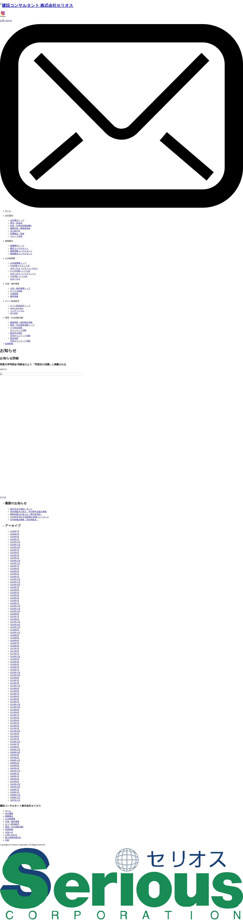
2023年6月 (14, 590)
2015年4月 (14, 683)
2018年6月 (14, 640)
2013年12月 (15, 704)
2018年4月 (14, 646)
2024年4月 (14, 574)
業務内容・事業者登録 (20, 228)
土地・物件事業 (12, 821)
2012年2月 (14, 728)
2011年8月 (14, 736)
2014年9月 (14, 688)
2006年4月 (14, 763)
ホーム (8, 211)
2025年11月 (15, 545)
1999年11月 (15, 795)
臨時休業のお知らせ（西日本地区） (26, 514)
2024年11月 (15, 563)
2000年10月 (15, 787)
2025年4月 (14, 558)
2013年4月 (14, 720)
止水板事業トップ (18, 263)
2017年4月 (14, 651)
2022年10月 (15, 611)
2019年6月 (14, 630)
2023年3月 (14, 598)
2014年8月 (14, 691)
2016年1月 (14, 670)
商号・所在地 (16, 223)
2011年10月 (15, 731)
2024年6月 (14, 569)
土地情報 (14, 294)
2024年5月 (14, 571)
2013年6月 (14, 718)
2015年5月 (14, 680)
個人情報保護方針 (13, 837)
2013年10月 (15, 707)
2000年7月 (14, 790)
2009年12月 (15, 750)
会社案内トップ (17, 220)
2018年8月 (14, 638)
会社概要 (9, 813)
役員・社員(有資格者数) (21, 226)
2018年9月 (14, 635)
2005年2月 (14, 768)
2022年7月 (14, 616)
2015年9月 (14, 678)
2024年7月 (14, 566)
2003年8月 (14, 782)
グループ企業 (16, 236)
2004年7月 (14, 774)
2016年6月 (14, 659)
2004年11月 (15, 771)
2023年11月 (15, 582)
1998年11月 (15, 797)
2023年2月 (14, 601)
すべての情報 (16, 291)
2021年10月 (15, 624)
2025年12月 (15, 542)
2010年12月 (15, 742)
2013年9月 (14, 710)
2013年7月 (14, 715)
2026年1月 (14, 539)
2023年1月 (14, 603)
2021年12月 (15, 622)
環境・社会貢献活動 (14, 827)
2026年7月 (14, 531)
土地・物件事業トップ (20, 288)
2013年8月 (14, 712)
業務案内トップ (17, 246)
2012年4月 (14, 726)
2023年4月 (14, 595)
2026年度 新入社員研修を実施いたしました (29, 517)
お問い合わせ (6, 21)
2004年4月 (14, 779)
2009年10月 (15, 752)
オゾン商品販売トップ (20, 306)
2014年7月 (14, 694)
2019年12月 (15, 627)
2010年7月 (14, 744)
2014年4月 (14, 699)
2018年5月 (14, 643)
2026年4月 (14, 537)
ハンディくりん (17, 311)
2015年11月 (15, 672)
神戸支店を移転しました (21, 509)
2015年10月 (15, 675)
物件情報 (14, 296)
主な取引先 (15, 231)
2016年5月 (14, 662)
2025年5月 (14, 555)
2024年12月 (15, 561)
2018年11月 (15, 632)
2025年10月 (15, 547)
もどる (3, 497)
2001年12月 (15, 784)
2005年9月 (14, 766)
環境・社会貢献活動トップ (22, 325)
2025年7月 (14, 550)
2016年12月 (15, 656)
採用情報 (9, 344)
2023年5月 (14, 593)
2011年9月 (14, 734)
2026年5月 (14, 534)
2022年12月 (15, 606)
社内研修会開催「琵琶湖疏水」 (24, 520)
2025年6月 (14, 553)
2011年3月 (14, 739)
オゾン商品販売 (12, 824)
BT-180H (14, 313)
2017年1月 (14, 654)
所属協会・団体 (17, 234)
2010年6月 (14, 747)
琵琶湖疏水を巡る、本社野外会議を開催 (28, 512)
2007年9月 (14, 755)
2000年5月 (14, 792)
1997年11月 (15, 800)
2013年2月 (14, 723)
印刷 (7, 840)
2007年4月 (14, 758)
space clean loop (16, 308)
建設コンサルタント (19, 248)
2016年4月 (14, 664)
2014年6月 (14, 696)
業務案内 (9, 816)
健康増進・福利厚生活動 (21, 322)
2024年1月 (14, 577)
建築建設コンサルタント (21, 254)
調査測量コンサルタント (21, 251)
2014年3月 (14, 702)
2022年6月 (14, 619)
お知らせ (9, 832)
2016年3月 (14, 667)
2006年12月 (15, 760)
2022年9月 (14, 614)
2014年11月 (15, 686)
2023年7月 (14, 587)
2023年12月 (15, 579)
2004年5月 (14, 776)
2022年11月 (15, 609)
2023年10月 (15, 585)
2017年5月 (14, 648)
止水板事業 (10, 819)
